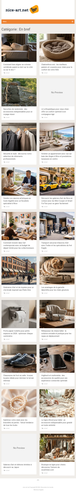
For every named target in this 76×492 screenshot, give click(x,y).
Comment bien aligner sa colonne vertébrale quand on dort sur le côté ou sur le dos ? (18, 67)
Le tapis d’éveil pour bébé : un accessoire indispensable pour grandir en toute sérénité (56, 422)
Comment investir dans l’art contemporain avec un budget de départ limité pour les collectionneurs (18, 245)
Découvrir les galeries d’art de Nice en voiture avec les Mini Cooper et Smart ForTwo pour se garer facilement (56, 201)
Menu (4, 21)
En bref (7, 73)
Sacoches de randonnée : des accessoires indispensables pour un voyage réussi (17, 111)
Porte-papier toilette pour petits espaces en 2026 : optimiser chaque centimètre (18, 333)
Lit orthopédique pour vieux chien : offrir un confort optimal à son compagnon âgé (55, 111)
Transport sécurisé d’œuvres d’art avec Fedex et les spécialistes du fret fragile (56, 245)
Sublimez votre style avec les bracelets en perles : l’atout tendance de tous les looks (18, 422)
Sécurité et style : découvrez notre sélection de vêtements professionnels (17, 156)
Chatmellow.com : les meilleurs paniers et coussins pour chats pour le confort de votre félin (56, 67)
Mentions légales (39, 490)
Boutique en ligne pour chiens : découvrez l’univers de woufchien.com (53, 467)
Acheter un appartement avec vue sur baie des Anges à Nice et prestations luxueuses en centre (56, 156)
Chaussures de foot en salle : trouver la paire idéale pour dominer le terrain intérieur (18, 378)
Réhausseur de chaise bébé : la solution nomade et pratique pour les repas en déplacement (56, 333)
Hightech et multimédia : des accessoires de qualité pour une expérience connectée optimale (54, 378)
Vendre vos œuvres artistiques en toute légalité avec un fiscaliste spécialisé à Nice (17, 201)
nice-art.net (26, 487)
